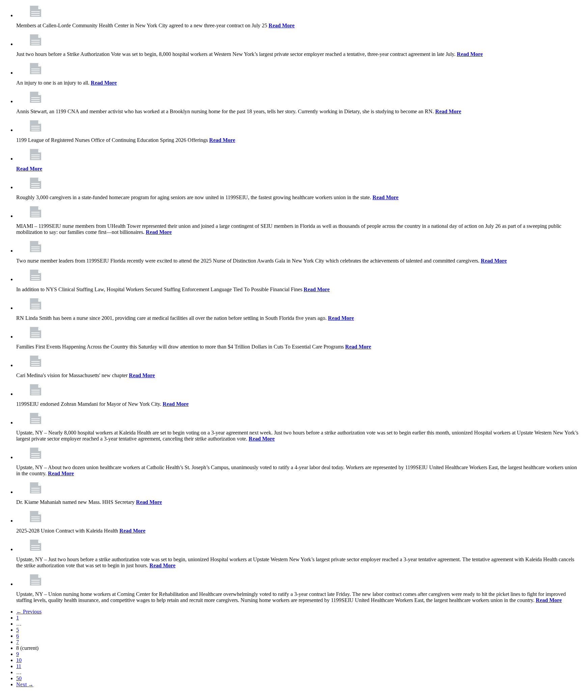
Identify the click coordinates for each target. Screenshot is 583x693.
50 (19, 678)
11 (18, 666)
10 (19, 660)
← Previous (28, 611)
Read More (282, 25)
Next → (24, 684)
